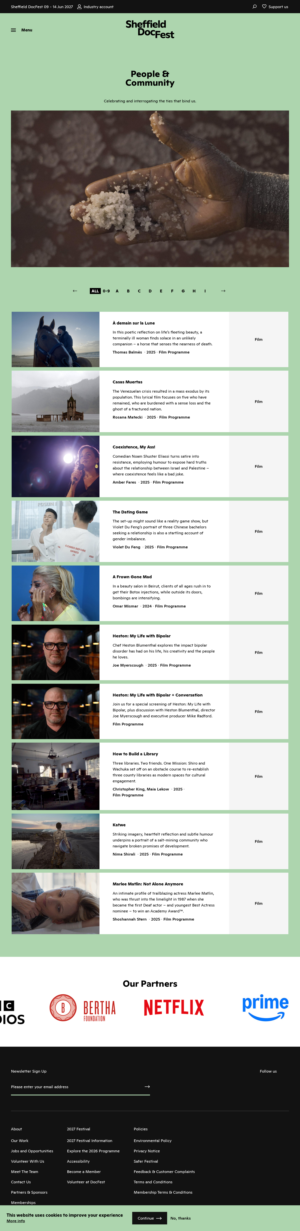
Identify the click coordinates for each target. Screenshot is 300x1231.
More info (16, 1220)
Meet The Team (24, 1171)
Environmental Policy (153, 1140)
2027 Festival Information (89, 1140)
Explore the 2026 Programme (93, 1150)
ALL (95, 291)
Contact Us (21, 1181)
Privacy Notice (147, 1150)
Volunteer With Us (27, 1161)
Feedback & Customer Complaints (164, 1171)
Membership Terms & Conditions (163, 1192)
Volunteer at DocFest (86, 1181)
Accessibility (78, 1161)
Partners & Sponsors (29, 1192)
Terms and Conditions (153, 1181)
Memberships (23, 1202)
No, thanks (180, 1218)
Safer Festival (146, 1161)
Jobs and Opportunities (32, 1150)
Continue (146, 1218)
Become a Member (84, 1171)
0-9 (106, 291)
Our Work (19, 1140)
